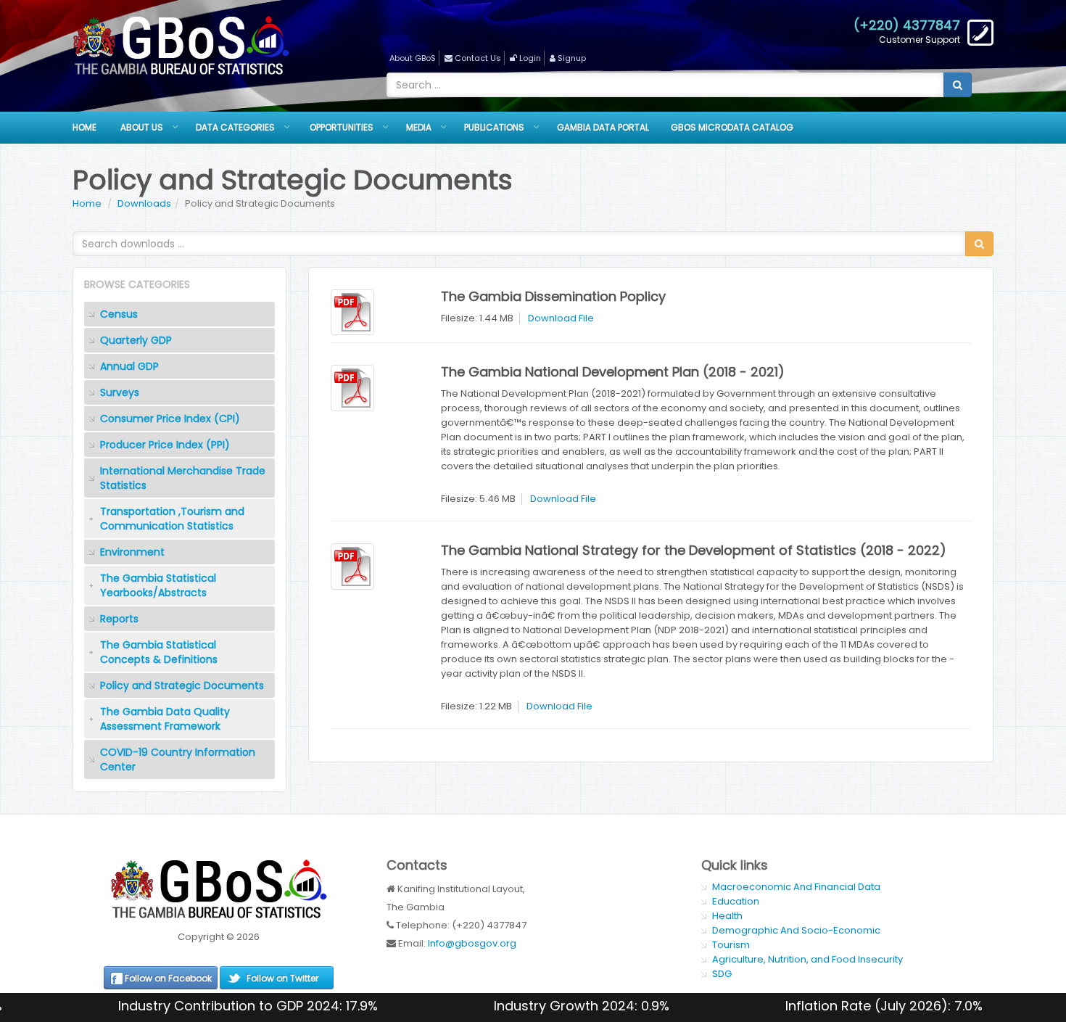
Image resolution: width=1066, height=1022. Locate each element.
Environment (132, 552)
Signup (572, 58)
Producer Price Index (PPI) (165, 444)
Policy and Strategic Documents (182, 685)
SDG (722, 974)
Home (84, 127)
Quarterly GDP (136, 340)
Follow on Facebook (168, 978)
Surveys (119, 392)
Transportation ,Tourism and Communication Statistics (172, 518)
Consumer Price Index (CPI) (170, 418)
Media (418, 127)
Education (735, 901)
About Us (141, 127)
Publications (494, 127)
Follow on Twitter (282, 978)
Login (530, 58)
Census (119, 314)
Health (727, 916)
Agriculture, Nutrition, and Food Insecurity (807, 959)
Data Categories (235, 127)
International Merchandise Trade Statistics (182, 478)
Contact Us (478, 58)
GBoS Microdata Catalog (732, 127)
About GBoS (412, 58)
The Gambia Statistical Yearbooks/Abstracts (158, 585)
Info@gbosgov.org (472, 943)
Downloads (144, 203)
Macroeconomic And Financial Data (796, 887)
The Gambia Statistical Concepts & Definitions (159, 652)
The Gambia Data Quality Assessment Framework (165, 718)
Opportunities (341, 127)
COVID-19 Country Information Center (177, 759)
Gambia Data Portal (603, 127)
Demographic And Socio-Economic (796, 930)
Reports (119, 618)
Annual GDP (129, 366)
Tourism (731, 945)
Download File (561, 318)
